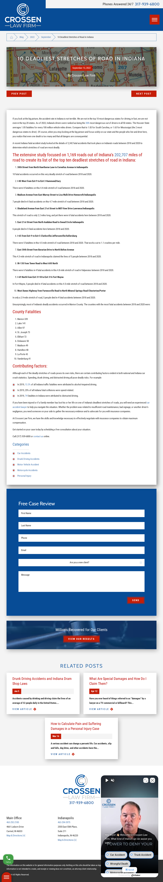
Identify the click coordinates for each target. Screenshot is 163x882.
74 (26, 395)
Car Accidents (23, 453)
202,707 (121, 154)
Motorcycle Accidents (27, 470)
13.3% (28, 384)
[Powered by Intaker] (136, 875)
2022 (32, 37)
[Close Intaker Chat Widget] (152, 780)
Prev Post (19, 93)
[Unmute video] (106, 780)
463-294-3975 (64, 822)
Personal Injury (24, 475)
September (46, 37)
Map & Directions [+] (16, 835)
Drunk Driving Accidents (28, 459)
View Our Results (81, 639)
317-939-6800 (147, 4)
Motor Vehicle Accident (28, 464)
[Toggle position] (145, 780)
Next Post (144, 93)
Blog (22, 37)
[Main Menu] (154, 20)
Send (135, 600)
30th (87, 123)
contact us (38, 436)
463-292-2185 (13, 822)
